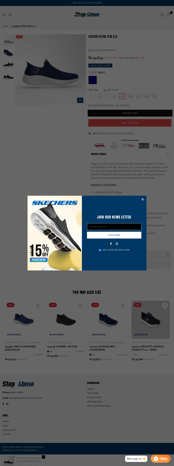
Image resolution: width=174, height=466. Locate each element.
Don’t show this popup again (115, 250)
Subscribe (114, 235)
